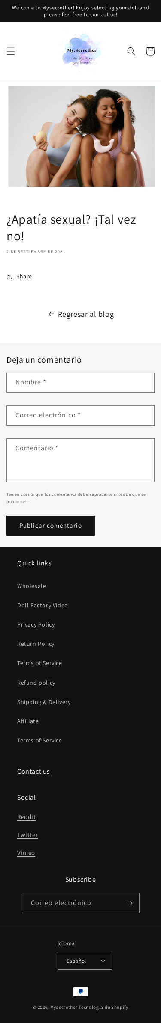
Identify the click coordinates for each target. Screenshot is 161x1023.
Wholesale (31, 586)
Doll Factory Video (42, 605)
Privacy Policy (36, 624)
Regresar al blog (86, 314)
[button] (10, 51)
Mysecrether (64, 1007)
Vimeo (26, 853)
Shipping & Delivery (43, 702)
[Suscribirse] (129, 903)
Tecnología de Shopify (103, 1007)
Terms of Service (39, 663)
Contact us (33, 771)
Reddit (26, 817)
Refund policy (36, 682)
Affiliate (28, 721)
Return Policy (36, 644)
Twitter (27, 835)
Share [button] (24, 276)
